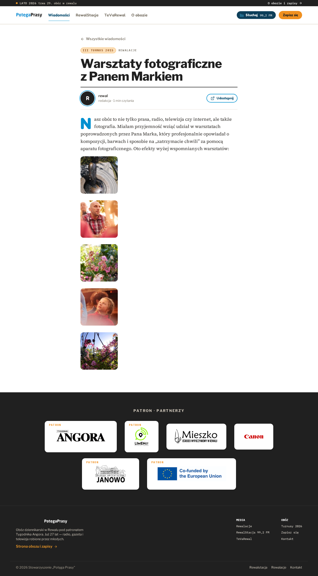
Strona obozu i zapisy (34, 546)
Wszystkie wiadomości (105, 39)
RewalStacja (87, 14)
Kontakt (287, 539)
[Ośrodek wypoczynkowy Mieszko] (196, 437)
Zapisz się (290, 15)
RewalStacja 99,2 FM (252, 532)
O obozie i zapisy (282, 3)
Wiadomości (59, 14)
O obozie (139, 14)
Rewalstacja (258, 567)
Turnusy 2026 (291, 526)
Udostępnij (225, 98)
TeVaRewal (114, 14)
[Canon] (253, 437)
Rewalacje (244, 526)
